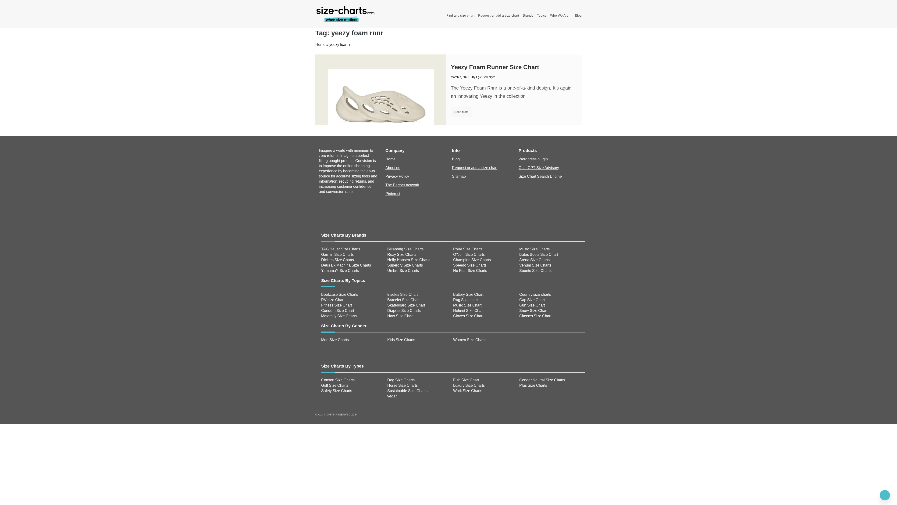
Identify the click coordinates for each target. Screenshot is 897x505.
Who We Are (559, 15)
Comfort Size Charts (338, 380)
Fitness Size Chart (336, 305)
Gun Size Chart (532, 305)
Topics (541, 15)
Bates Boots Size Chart (538, 254)
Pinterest (392, 194)
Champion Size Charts (472, 260)
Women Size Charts (469, 340)
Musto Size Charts (534, 249)
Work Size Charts (467, 391)
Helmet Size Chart (468, 311)
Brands (528, 15)
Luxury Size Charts (469, 385)
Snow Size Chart (533, 311)
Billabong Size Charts (405, 249)
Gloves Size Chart (468, 316)
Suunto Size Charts (535, 271)
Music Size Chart (467, 305)
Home (320, 45)
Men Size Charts (335, 340)
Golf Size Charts (334, 385)
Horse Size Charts (402, 385)
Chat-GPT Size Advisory (539, 168)
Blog (578, 15)
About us (392, 168)
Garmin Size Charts (337, 254)
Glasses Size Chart (535, 316)
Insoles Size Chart (402, 294)
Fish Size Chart (466, 380)
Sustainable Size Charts (407, 391)
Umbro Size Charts (403, 271)
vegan (392, 396)
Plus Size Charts (533, 385)
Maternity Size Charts (339, 316)
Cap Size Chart (532, 300)
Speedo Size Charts (470, 265)
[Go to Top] (885, 495)
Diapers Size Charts (404, 311)
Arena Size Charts (534, 260)
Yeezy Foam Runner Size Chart (495, 67)
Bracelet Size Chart (403, 300)
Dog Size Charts (401, 380)
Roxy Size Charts (401, 254)
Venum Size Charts (535, 265)
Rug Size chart (465, 300)
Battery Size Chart (468, 294)
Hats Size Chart (400, 316)
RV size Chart (332, 300)
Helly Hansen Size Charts (408, 260)
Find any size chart (460, 15)
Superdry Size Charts (405, 265)
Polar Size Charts (467, 249)
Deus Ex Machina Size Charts (346, 265)
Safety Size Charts (336, 391)
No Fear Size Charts (470, 271)
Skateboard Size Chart (406, 305)
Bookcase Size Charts (339, 294)
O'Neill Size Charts (469, 254)
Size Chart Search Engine (540, 176)
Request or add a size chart (498, 15)
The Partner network (402, 185)
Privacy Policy (397, 176)
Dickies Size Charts (337, 260)
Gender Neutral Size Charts (542, 380)
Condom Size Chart (337, 311)
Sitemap (459, 176)
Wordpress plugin (533, 159)
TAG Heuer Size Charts (340, 249)
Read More (461, 112)
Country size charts (535, 294)
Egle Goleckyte (485, 77)
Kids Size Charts (401, 340)
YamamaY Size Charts (340, 271)
